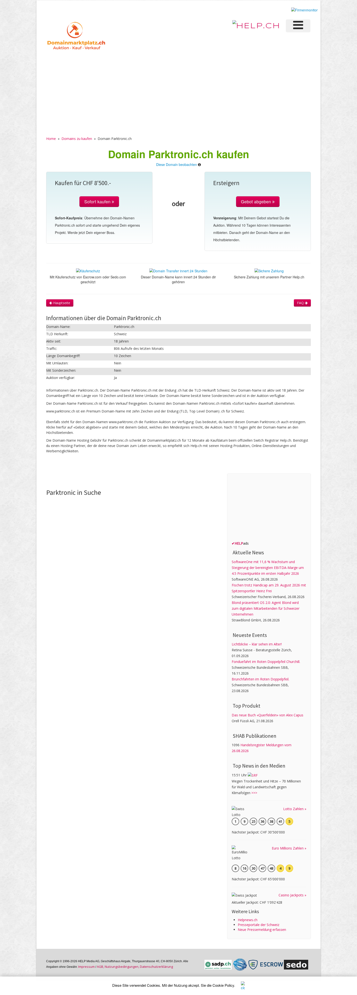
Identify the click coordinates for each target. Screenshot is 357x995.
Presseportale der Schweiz (258, 924)
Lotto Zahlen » (294, 808)
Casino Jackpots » (292, 895)
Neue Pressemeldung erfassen (262, 929)
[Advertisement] (178, 88)
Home (51, 138)
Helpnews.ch (247, 920)
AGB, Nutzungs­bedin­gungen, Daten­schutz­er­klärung (135, 966)
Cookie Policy (223, 985)
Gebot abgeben (256, 201)
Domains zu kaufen (76, 138)
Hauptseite (61, 302)
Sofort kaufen (98, 201)
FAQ (301, 302)
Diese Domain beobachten (176, 164)
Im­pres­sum (86, 966)
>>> (254, 792)
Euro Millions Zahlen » (289, 848)
